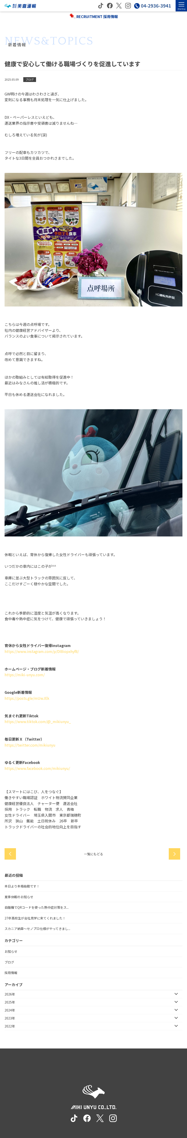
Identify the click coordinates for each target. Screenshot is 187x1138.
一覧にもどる (93, 854)
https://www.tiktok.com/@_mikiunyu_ (38, 721)
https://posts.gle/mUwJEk (27, 698)
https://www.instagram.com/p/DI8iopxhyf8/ (42, 651)
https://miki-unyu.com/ (25, 674)
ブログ (9, 962)
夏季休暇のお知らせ (19, 897)
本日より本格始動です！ (22, 886)
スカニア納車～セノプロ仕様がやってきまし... (37, 928)
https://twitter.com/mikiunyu (30, 745)
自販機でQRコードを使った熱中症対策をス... (37, 907)
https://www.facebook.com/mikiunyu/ (37, 768)
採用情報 (11, 972)
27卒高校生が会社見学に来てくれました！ (35, 918)
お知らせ (11, 951)
